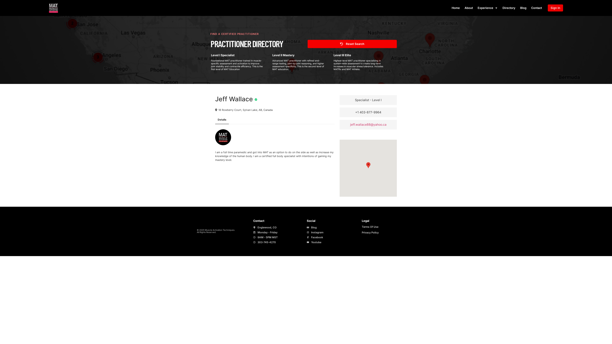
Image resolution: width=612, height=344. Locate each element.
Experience (485, 8)
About (469, 8)
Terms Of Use (370, 226)
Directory (509, 8)
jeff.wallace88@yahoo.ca (368, 124)
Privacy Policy (370, 232)
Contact (536, 8)
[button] (368, 165)
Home (456, 8)
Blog (523, 8)
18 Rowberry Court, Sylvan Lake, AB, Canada (245, 109)
